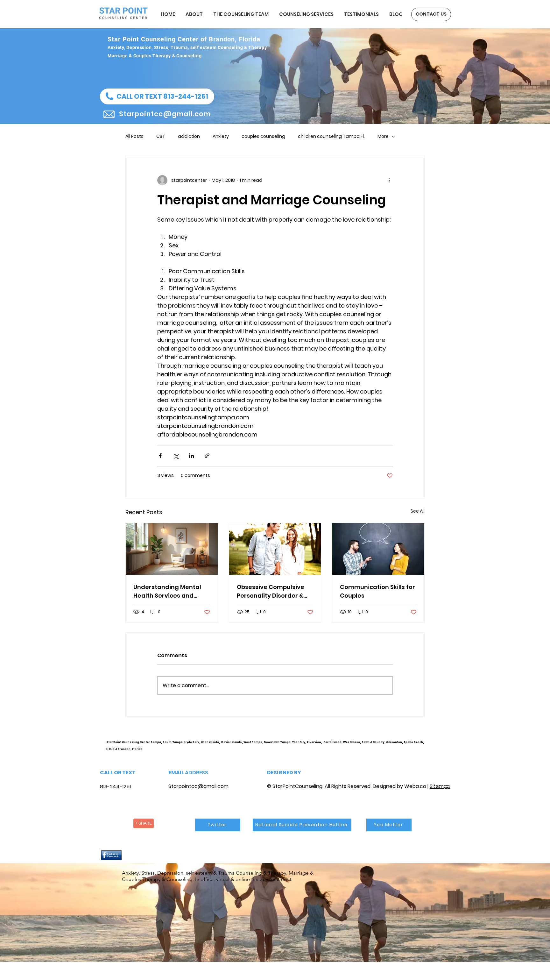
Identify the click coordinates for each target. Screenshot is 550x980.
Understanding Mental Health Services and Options (167, 591)
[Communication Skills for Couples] (378, 549)
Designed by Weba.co (399, 786)
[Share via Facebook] (160, 456)
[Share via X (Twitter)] (176, 456)
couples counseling (263, 136)
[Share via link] (207, 456)
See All (418, 511)
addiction (189, 136)
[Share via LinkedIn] (191, 456)
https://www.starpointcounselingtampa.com (442, 747)
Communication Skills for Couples (377, 591)
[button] (157, 96)
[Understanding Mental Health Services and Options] (172, 549)
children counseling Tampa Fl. (331, 136)
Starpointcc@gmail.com (198, 786)
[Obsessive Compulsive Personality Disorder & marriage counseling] (275, 549)
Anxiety (221, 136)
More (383, 136)
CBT (160, 136)
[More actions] (389, 180)
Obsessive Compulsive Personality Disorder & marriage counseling (270, 591)
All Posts (134, 136)
